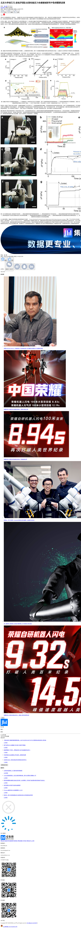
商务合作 (29, 840)
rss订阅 (32, 840)
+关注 (2, 717)
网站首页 (3, 840)
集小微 (5, 6)
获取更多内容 (4, 765)
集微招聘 (11, 840)
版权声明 (7, 840)
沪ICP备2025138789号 (32, 923)
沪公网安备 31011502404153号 (10, 926)
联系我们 (16, 840)
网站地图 (20, 840)
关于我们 (24, 840)
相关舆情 (3, 7)
